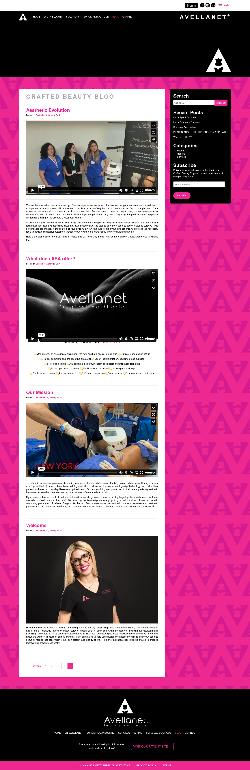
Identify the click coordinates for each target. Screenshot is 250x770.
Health (180, 150)
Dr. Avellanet (53, 16)
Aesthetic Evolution (48, 110)
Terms (167, 765)
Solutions (73, 16)
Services (181, 156)
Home (36, 16)
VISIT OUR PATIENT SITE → (152, 746)
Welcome (36, 525)
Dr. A (58, 115)
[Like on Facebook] (202, 6)
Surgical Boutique (96, 16)
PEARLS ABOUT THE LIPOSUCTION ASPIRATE (200, 132)
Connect (128, 16)
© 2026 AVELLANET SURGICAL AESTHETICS (104, 765)
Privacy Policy (146, 765)
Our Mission (39, 392)
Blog (115, 16)
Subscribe (182, 195)
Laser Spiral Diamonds (185, 117)
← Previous (35, 666)
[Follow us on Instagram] (207, 6)
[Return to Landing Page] (23, 19)
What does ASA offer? (50, 258)
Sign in (191, 5)
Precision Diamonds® (184, 127)
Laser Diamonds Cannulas (187, 122)
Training (181, 153)
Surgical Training (130, 732)
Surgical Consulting (101, 732)
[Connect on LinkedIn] (213, 6)
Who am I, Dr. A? (182, 137)
